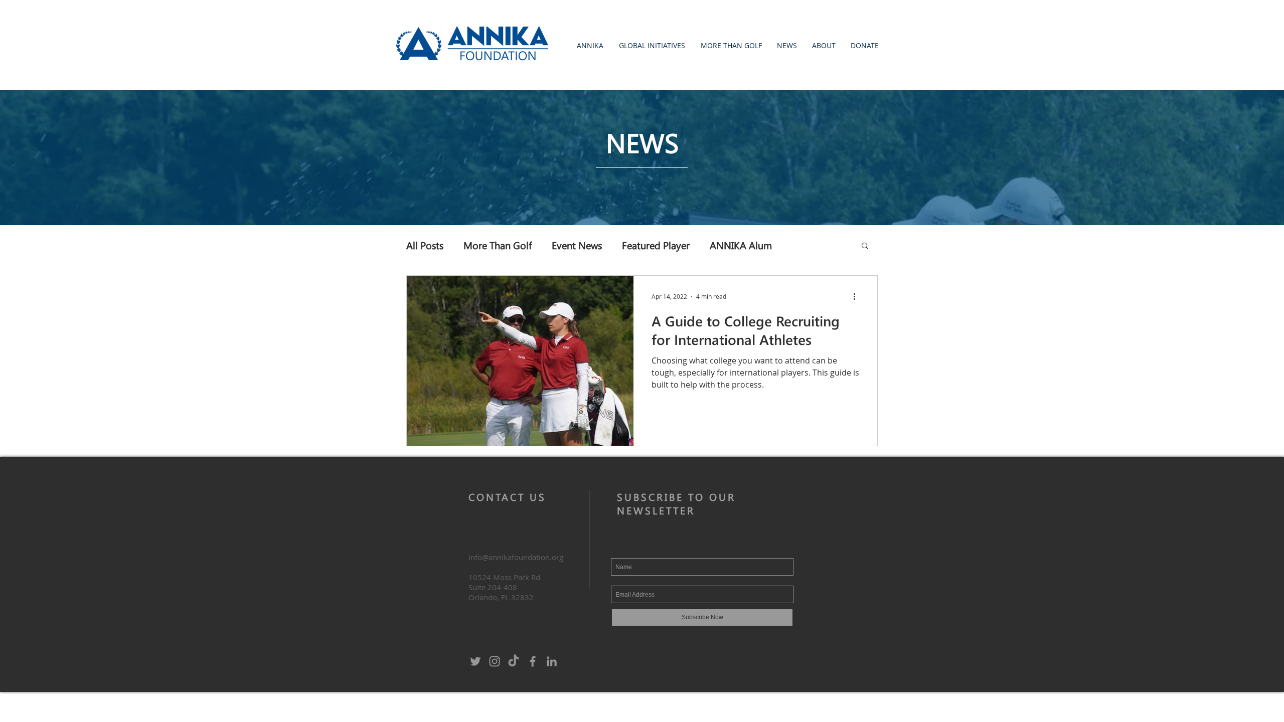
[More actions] (858, 296)
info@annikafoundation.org (515, 557)
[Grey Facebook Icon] (533, 661)
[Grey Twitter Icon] (475, 661)
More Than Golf (497, 245)
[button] (590, 45)
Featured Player (656, 245)
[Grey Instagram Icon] (495, 661)
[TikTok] (514, 661)
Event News (577, 245)
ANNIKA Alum (741, 245)
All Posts (424, 245)
